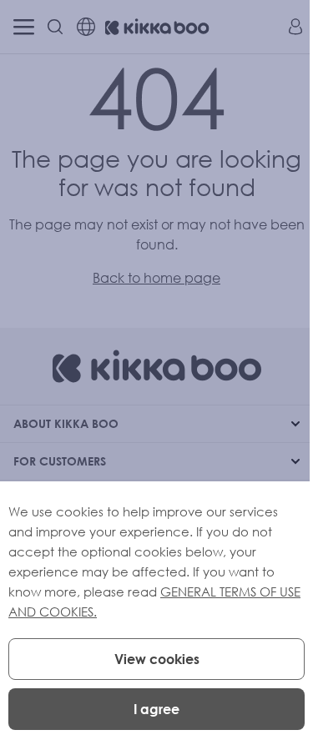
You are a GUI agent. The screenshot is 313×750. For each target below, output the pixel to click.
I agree (156, 709)
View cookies (156, 659)
